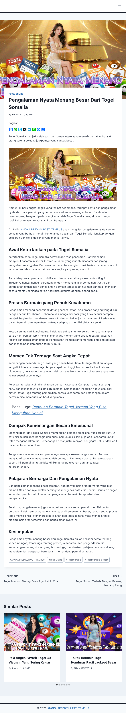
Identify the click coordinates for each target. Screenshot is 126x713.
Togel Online (55, 560)
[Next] (117, 647)
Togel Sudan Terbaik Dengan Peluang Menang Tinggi (99, 581)
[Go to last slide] (8, 647)
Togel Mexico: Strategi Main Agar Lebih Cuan (31, 579)
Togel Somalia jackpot (96, 560)
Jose (14, 668)
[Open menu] (119, 6)
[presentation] (32, 632)
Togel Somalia (73, 560)
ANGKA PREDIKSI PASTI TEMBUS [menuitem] (41, 229)
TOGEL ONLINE (16, 94)
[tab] (57, 685)
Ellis (76, 668)
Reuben (15, 114)
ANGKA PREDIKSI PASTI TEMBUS (27, 560)
